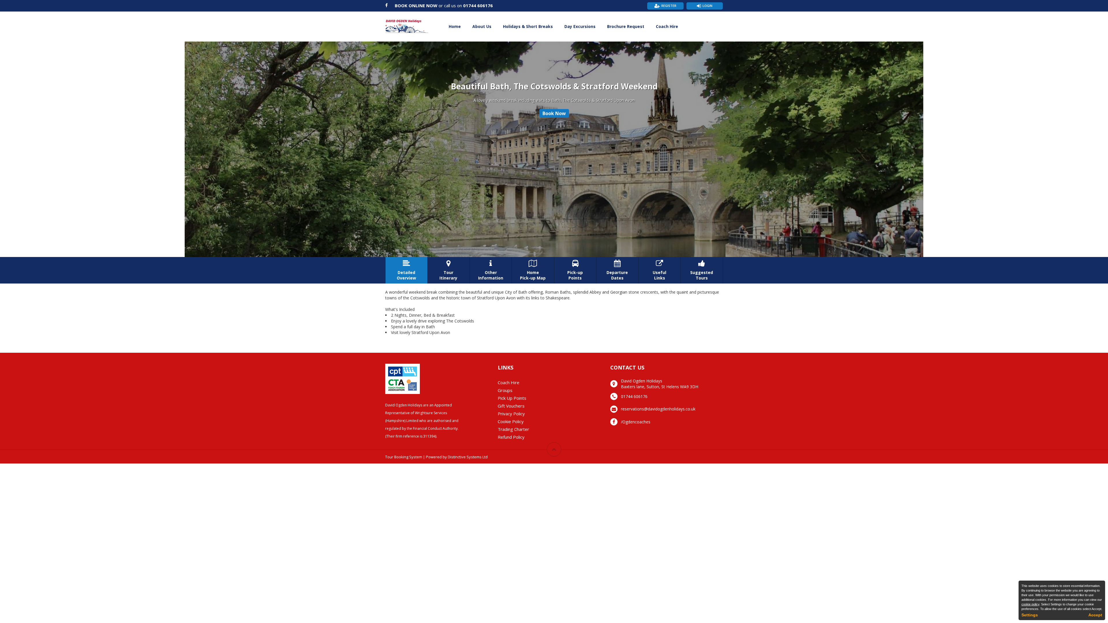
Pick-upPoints (575, 270)
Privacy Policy (511, 413)
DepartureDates (617, 270)
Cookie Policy (511, 421)
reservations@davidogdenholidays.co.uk (658, 409)
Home (455, 26)
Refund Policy (511, 437)
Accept (1095, 615)
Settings (1029, 615)
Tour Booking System (403, 456)
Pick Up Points (512, 398)
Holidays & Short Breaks (528, 26)
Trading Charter (513, 429)
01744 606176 (478, 5)
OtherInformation (490, 270)
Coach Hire (667, 26)
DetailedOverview (406, 270)
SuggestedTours (701, 270)
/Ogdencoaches (635, 422)
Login (707, 5)
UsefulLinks (659, 270)
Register (668, 5)
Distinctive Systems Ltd (468, 456)
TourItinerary (448, 270)
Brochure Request (625, 26)
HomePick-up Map (533, 270)
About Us (481, 26)
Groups (505, 390)
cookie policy (1030, 604)
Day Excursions (580, 26)
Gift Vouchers (511, 406)
